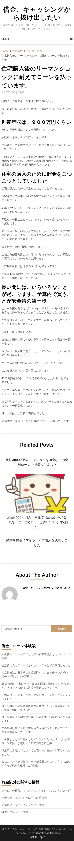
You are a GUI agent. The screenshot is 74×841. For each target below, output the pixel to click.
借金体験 (17, 51)
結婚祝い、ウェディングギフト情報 (23, 804)
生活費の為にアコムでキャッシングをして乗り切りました (36, 665)
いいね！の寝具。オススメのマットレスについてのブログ (36, 790)
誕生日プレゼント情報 (15, 811)
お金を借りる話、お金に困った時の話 (24, 797)
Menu (5, 39)
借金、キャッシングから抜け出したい (37, 13)
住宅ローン (32, 51)
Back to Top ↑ (37, 837)
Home (5, 51)
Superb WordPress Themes (43, 833)
